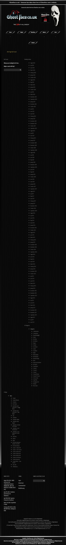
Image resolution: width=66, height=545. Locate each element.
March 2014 (32, 264)
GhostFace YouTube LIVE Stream (16, 425)
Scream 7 (35, 372)
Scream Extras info (16, 459)
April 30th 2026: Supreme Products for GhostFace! (9, 499)
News (14, 440)
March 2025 (32, 85)
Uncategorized (36, 382)
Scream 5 (35, 368)
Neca (34, 360)
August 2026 (32, 63)
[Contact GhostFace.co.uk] (33, 42)
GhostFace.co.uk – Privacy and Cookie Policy (16, 433)
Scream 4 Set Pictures (17, 457)
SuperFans (35, 380)
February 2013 (33, 286)
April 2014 (32, 261)
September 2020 (33, 150)
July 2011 (32, 319)
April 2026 (32, 68)
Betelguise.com (32, 528)
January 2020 (32, 162)
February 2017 (33, 201)
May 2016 (32, 220)
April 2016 (32, 223)
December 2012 (33, 290)
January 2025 (32, 87)
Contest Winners (16, 400)
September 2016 (33, 210)
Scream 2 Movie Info (17, 451)
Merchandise (35, 356)
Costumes (14, 402)
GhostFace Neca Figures (15, 422)
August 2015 (32, 232)
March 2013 (32, 283)
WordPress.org (21, 488)
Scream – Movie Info (17, 447)
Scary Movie (35, 366)
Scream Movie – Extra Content (16, 462)
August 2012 (32, 298)
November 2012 (33, 293)
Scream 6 (35, 370)
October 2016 (33, 208)
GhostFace (35, 351)
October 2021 (33, 126)
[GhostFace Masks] (21, 32)
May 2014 (32, 259)
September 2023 (33, 99)
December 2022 (33, 104)
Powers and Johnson (37, 362)
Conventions (35, 333)
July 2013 (32, 276)
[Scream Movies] (44, 32)
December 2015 (33, 227)
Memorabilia (35, 354)
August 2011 (32, 317)
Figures (34, 343)
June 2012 (32, 303)
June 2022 (32, 111)
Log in (19, 480)
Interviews (14, 436)
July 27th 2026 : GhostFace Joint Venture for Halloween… (9, 493)
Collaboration (36, 331)
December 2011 (33, 310)
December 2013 (33, 271)
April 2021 (32, 135)
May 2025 (32, 82)
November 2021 (33, 123)
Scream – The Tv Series (17, 449)
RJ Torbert (35, 364)
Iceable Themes (47, 528)
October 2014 (33, 249)
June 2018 (32, 179)
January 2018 (32, 184)
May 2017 (32, 196)
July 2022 (32, 109)
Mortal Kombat (36, 358)
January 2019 (32, 174)
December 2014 (33, 244)
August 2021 (32, 130)
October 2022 (33, 106)
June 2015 (32, 235)
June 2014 (32, 256)
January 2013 (32, 288)
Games (34, 349)
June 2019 (32, 169)
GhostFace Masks (16, 419)
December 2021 (33, 121)
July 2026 (32, 65)
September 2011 (33, 315)
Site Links (14, 464)
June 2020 (32, 157)
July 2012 (32, 300)
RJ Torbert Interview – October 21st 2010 (16, 443)
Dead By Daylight (36, 335)
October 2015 (33, 230)
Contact (14, 398)
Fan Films (35, 339)
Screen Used (35, 378)
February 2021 (33, 138)
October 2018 (33, 177)
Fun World (35, 347)
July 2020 (32, 155)
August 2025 (32, 80)
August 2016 (32, 213)
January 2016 (32, 225)
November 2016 (33, 206)
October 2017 (33, 186)
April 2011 (32, 322)
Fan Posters (15, 404)
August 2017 (32, 191)
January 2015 (32, 242)
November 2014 (33, 247)
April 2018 (32, 181)
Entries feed (20, 483)
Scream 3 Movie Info (17, 453)
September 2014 (33, 252)
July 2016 (32, 215)
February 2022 (33, 116)
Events (34, 337)
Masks (34, 353)
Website (34, 384)
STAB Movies (15, 466)
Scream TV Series (36, 376)
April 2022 (32, 114)
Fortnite (34, 345)
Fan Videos (35, 341)
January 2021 (32, 140)
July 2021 (32, 133)
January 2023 (32, 101)
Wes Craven (35, 385)
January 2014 (32, 269)
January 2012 (32, 307)
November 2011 (33, 312)
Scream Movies (36, 374)
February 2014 (33, 266)
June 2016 (32, 218)
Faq (13, 415)
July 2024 (32, 92)
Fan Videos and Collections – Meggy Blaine (16, 407)
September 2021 (33, 128)
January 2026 (32, 75)
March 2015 (32, 237)
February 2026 (33, 72)
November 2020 (33, 145)
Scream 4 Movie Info (17, 455)
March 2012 (32, 305)
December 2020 (33, 143)
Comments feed (21, 485)
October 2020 (33, 147)
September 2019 (33, 167)
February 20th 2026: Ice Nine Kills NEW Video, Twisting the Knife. (10, 508)
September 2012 (33, 295)
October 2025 (33, 77)
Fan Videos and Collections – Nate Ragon (15, 412)
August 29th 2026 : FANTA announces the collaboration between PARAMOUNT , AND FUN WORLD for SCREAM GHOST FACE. (10, 485)
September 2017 (33, 189)
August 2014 (32, 254)
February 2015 (33, 240)
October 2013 (33, 273)
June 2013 (32, 278)
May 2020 (32, 160)
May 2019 (32, 172)
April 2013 (32, 281)
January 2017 (32, 203)
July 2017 (32, 194)
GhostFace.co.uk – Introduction (16, 428)
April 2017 (32, 198)
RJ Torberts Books (16, 445)
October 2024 (33, 89)
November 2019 (33, 164)
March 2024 (32, 94)
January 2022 (32, 118)
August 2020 (32, 152)
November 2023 (33, 97)
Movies (14, 438)
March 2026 (32, 70)
